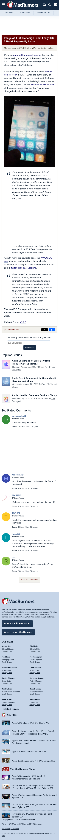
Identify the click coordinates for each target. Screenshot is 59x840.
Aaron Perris (35, 699)
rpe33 (14, 557)
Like (28, 427)
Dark (3, 836)
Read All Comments (29, 579)
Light (54, 833)
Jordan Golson (47, 48)
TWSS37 (16, 513)
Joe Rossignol (36, 657)
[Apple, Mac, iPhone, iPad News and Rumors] (22, 8)
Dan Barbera (7, 689)
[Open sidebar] (55, 5)
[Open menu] (3, 5)
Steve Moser (7, 699)
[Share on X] (44, 329)
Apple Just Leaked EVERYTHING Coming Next (33, 761)
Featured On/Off (9, 833)
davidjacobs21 (19, 416)
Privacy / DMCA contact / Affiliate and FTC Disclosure (22, 824)
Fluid (36, 833)
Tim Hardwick (35, 668)
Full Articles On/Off (24, 833)
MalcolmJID (17, 475)
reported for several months (27, 55)
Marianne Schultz (37, 678)
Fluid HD (42, 833)
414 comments (12, 329)
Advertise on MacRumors (18, 632)
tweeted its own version (42, 84)
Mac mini (9, 13)
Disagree (34, 427)
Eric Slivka (34, 646)
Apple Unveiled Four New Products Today (34, 395)
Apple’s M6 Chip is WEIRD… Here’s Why (31, 723)
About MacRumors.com (17, 623)
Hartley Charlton (8, 678)
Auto (49, 833)
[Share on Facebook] (52, 329)
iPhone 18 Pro (43, 13)
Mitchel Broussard (9, 668)
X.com (9, 651)
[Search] (51, 5)
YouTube (12, 714)
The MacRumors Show (22, 769)
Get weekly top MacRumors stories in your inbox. (29, 337)
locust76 (16, 534)
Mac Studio (25, 13)
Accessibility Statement (10, 829)
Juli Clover (6, 657)
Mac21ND (16, 495)
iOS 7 (23, 322)
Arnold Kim (6, 646)
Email (4, 651)
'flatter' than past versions (23, 267)
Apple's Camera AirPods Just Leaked (29, 751)
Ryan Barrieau (35, 689)
